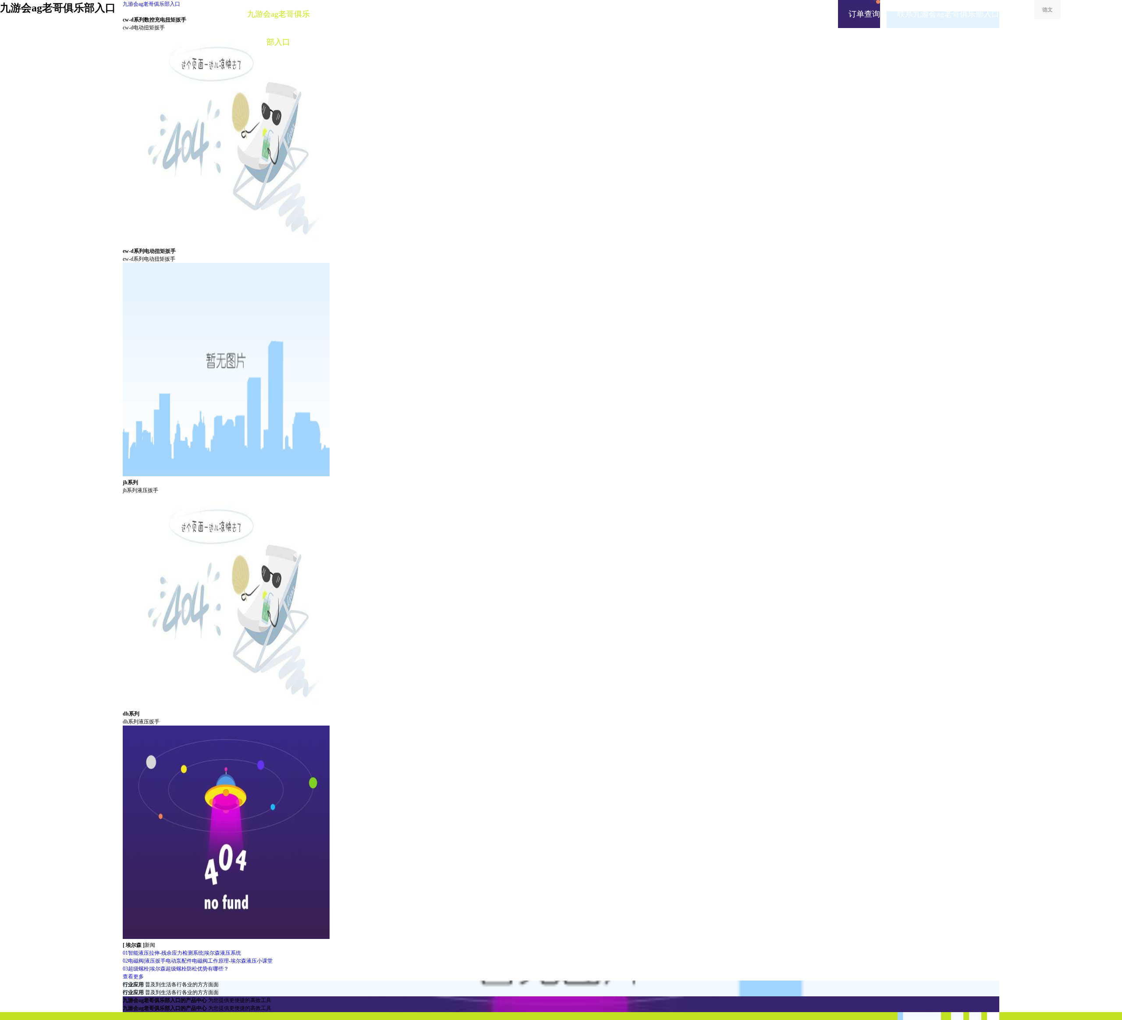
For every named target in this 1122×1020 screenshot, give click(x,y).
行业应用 (475, 14)
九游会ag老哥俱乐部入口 (151, 4)
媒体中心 (541, 14)
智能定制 (344, 14)
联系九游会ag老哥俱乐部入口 (948, 14)
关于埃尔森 (607, 14)
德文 (1047, 10)
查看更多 (133, 977)
